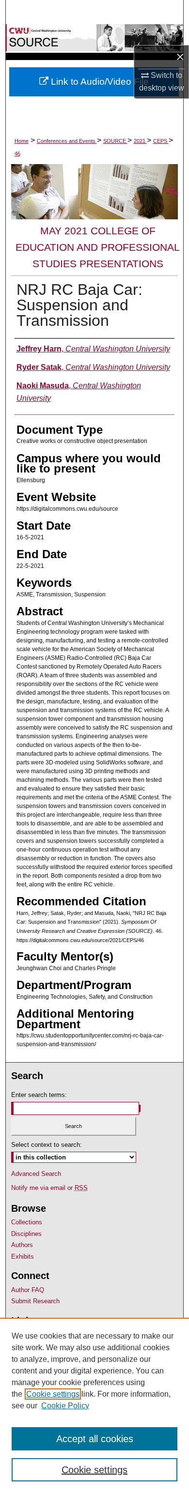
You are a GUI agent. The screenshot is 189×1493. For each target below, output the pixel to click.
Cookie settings (52, 1394)
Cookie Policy (65, 1406)
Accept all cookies (94, 1438)
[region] (94, 1405)
